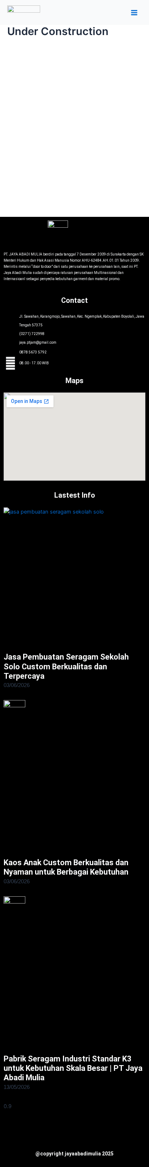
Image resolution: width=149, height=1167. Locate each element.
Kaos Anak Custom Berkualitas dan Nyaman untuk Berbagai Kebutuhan (66, 867)
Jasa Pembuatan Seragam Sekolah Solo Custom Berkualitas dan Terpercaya (66, 666)
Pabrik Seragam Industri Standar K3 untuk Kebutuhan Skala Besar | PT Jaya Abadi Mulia (73, 1068)
